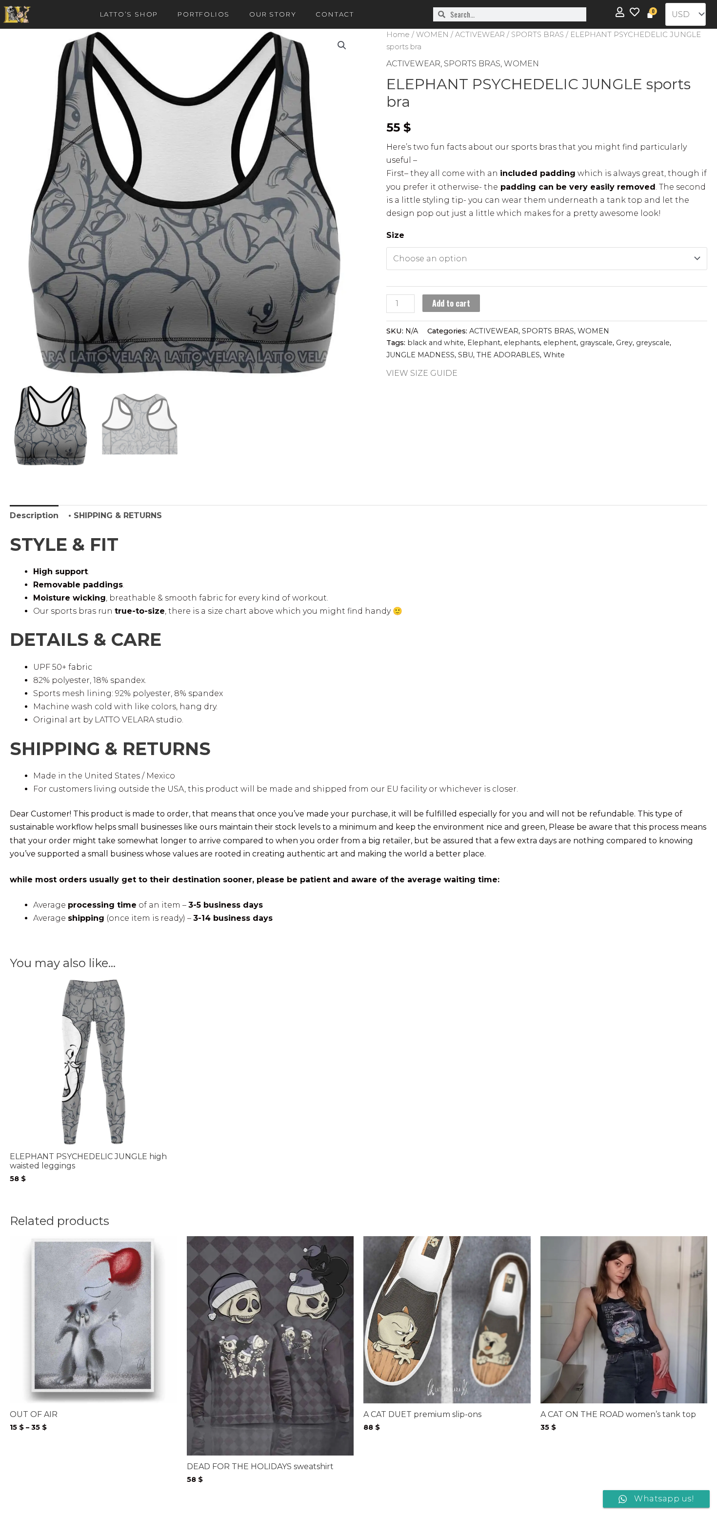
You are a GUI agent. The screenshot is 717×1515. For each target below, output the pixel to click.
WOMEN (432, 34)
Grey (624, 342)
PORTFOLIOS (204, 14)
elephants (522, 342)
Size (395, 235)
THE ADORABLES (508, 354)
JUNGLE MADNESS (420, 354)
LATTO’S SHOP (129, 14)
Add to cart (451, 303)
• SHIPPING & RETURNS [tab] (115, 515)
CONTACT (335, 14)
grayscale (596, 342)
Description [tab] (34, 515)
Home (398, 34)
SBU (465, 354)
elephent (560, 342)
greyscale (653, 342)
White (554, 354)
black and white (435, 342)
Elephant (483, 342)
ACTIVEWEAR (480, 34)
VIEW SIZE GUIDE (422, 373)
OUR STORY (272, 14)
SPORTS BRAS (537, 34)
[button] (342, 45)
